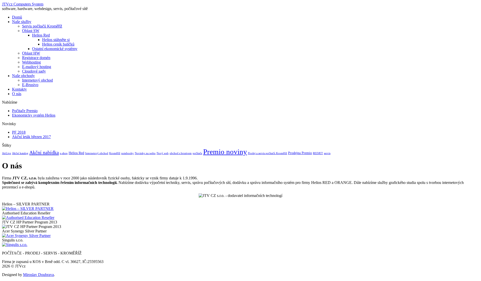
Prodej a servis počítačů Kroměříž (267, 153)
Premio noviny (225, 152)
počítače (197, 153)
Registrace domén (36, 58)
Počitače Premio (25, 111)
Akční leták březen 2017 (31, 137)
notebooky (127, 153)
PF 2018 (19, 132)
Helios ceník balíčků (58, 44)
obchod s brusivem (181, 153)
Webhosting (31, 62)
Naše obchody (23, 76)
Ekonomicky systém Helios (33, 115)
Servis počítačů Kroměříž (42, 26)
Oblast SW (30, 31)
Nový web (163, 153)
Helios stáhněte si (56, 40)
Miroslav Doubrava (38, 274)
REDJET (318, 153)
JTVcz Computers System (22, 4)
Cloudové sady (34, 71)
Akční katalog (20, 153)
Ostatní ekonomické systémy (54, 49)
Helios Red (41, 35)
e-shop (64, 153)
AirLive (6, 153)
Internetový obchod (37, 80)
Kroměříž (114, 153)
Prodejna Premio (300, 153)
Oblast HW (31, 53)
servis (327, 153)
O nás (16, 94)
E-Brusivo (30, 85)
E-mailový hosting (36, 67)
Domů (17, 17)
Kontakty (19, 89)
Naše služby (21, 22)
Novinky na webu (145, 153)
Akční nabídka (44, 152)
